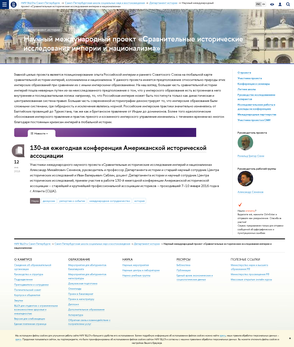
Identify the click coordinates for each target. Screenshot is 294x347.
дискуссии (49, 201)
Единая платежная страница (30, 324)
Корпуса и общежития (27, 295)
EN (263, 4)
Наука (127, 259)
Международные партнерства (257, 114)
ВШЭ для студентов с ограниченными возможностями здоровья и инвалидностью (36, 309)
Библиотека (183, 265)
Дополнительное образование (86, 309)
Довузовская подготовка (82, 283)
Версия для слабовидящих (29, 318)
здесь (223, 335)
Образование (79, 259)
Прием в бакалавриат (80, 294)
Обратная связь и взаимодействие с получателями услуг (89, 322)
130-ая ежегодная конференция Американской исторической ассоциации (118, 151)
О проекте (244, 72)
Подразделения (23, 279)
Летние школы (247, 89)
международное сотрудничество (109, 201)
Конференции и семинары (254, 83)
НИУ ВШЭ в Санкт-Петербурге (32, 243)
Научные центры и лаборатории (141, 270)
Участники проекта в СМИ (254, 120)
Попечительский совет (27, 290)
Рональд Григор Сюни (251, 156)
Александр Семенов (250, 192)
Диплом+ (73, 304)
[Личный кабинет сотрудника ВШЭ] (280, 4)
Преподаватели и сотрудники (31, 284)
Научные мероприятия (135, 265)
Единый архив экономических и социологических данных (195, 277)
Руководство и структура (28, 274)
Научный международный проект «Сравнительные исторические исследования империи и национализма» (133, 43)
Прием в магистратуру (81, 299)
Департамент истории (43, 29)
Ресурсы (183, 259)
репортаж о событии (72, 201)
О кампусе (23, 259)
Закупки (18, 300)
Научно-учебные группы (136, 275)
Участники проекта (250, 78)
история (139, 201)
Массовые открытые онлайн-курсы (251, 279)
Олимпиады (74, 288)
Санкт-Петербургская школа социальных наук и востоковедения (92, 243)
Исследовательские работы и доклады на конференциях (256, 107)
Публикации (184, 270)
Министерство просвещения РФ (250, 274)
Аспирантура (75, 315)
